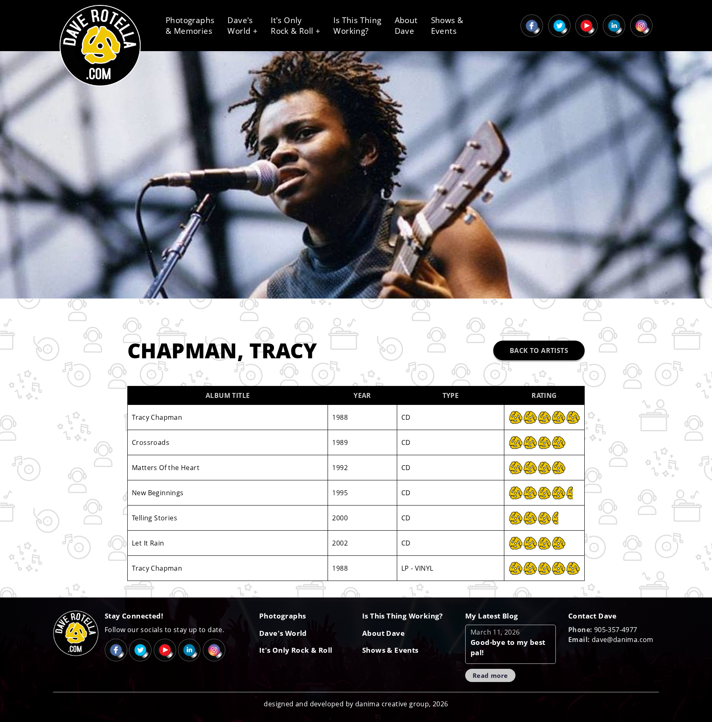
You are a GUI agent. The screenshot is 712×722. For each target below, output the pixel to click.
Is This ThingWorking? (357, 25)
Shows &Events (447, 25)
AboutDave (406, 25)
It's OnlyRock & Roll (295, 25)
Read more (490, 675)
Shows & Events (390, 650)
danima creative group (392, 703)
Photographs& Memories (190, 25)
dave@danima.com (622, 639)
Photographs (282, 616)
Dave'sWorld (242, 25)
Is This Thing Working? (402, 616)
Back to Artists (539, 350)
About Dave (383, 633)
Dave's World (283, 633)
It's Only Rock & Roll (295, 650)
